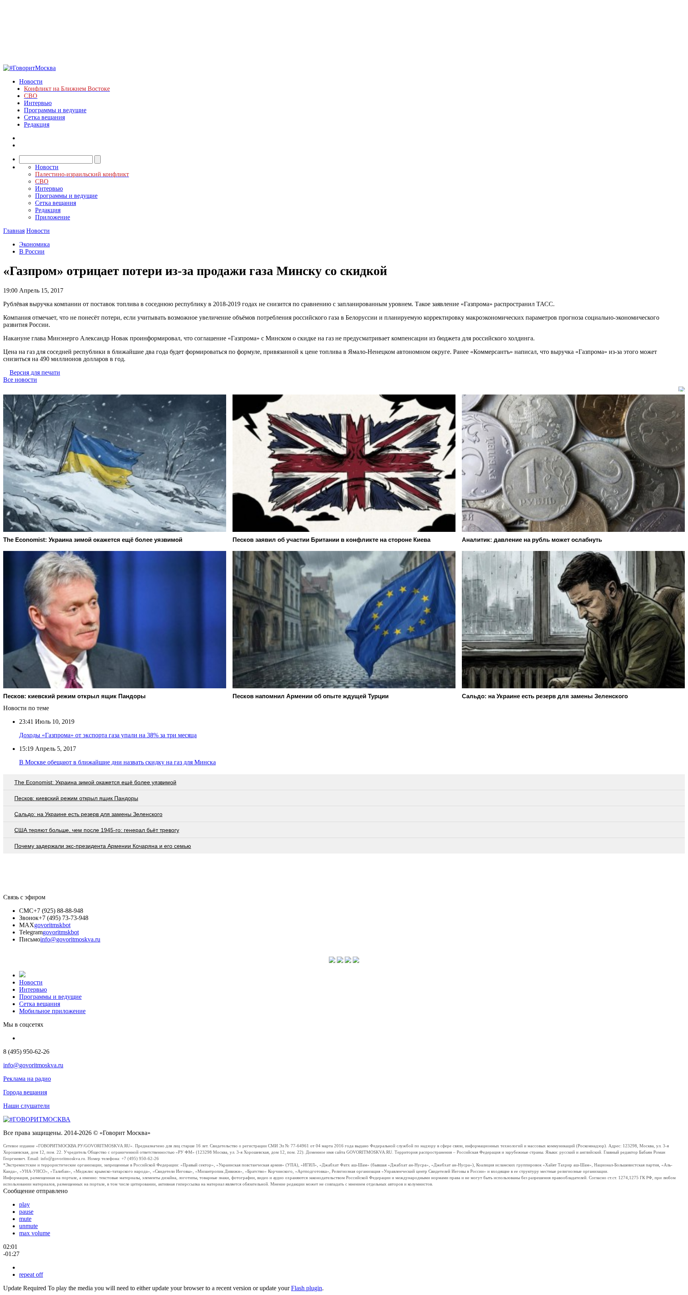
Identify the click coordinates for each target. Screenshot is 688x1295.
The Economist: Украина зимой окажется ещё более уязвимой (95, 782)
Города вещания (25, 1092)
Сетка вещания (44, 117)
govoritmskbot (52, 925)
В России (32, 251)
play (24, 1204)
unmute (28, 1226)
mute (25, 1218)
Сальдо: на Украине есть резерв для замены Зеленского (88, 814)
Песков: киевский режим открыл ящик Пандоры (76, 798)
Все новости (20, 379)
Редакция (36, 124)
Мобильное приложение (52, 1011)
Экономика (34, 244)
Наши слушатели (26, 1105)
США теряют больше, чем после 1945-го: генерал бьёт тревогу (96, 830)
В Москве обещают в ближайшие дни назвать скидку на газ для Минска (117, 762)
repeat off (31, 1274)
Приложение (52, 217)
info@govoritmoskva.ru (70, 939)
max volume (34, 1233)
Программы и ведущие (55, 110)
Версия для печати (35, 372)
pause (26, 1211)
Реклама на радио (27, 1078)
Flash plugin (306, 1288)
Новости (31, 81)
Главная (14, 230)
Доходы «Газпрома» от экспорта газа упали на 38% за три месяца (108, 735)
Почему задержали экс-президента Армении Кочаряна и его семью (102, 846)
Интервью (38, 103)
